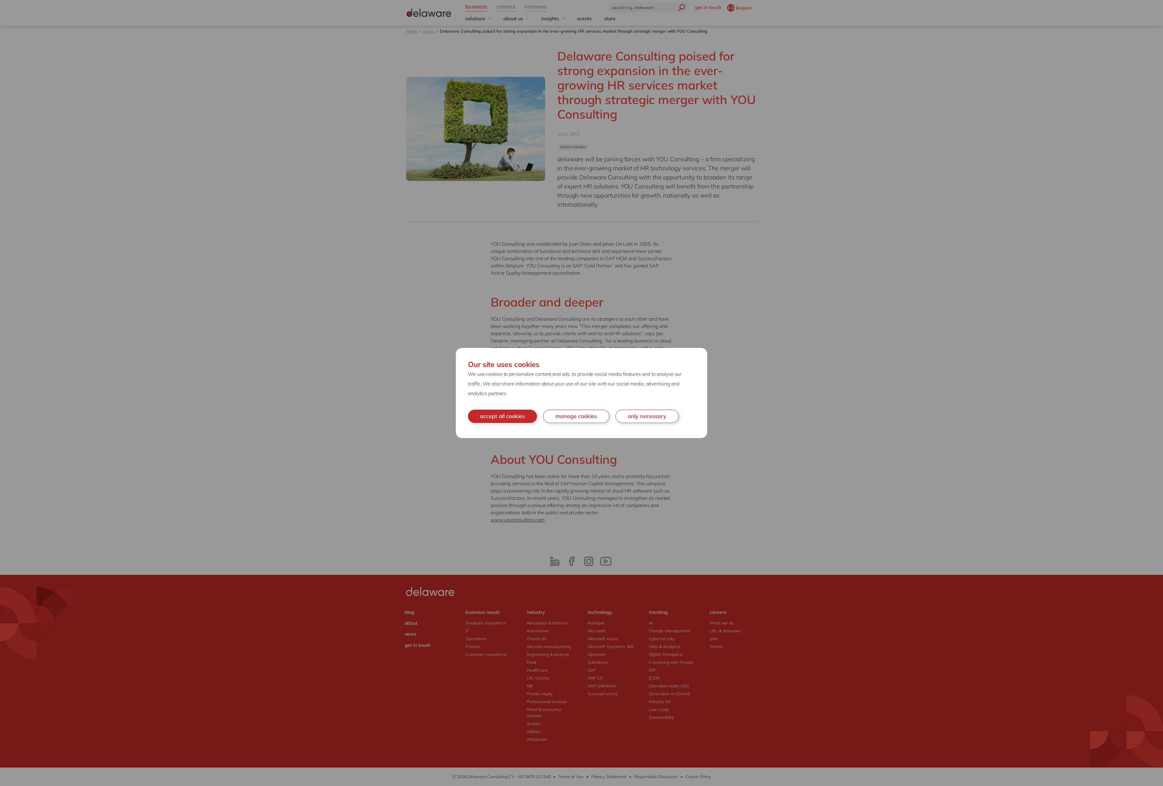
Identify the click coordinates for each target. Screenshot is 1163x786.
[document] (581, 393)
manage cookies (576, 416)
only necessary (647, 416)
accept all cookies (502, 416)
